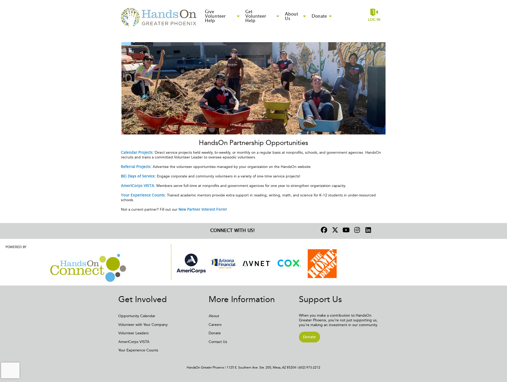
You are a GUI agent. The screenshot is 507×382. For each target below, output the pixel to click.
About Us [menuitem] (291, 16)
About (214, 316)
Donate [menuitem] (319, 16)
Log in (374, 20)
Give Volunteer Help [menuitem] (215, 16)
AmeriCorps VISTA (133, 342)
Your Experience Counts (138, 350)
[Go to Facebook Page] (323, 230)
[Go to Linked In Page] (367, 230)
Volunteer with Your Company (143, 324)
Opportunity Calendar (136, 316)
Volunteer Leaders (133, 333)
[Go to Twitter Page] (334, 230)
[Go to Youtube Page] (345, 230)
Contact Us (218, 342)
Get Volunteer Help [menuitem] (255, 16)
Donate (215, 333)
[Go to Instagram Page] (356, 230)
